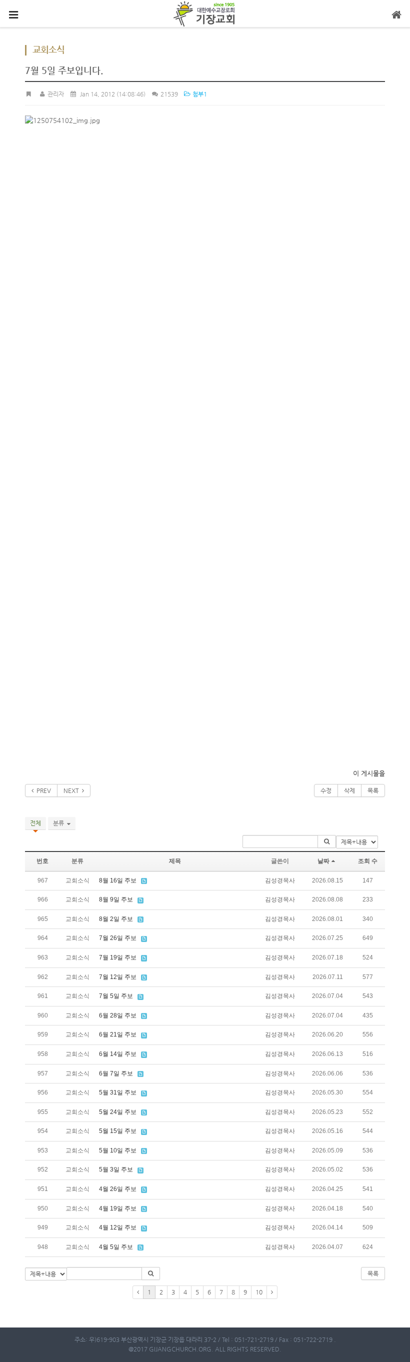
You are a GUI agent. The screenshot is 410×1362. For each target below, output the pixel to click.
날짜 (324, 861)
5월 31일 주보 (117, 1092)
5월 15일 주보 (117, 1131)
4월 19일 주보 (117, 1208)
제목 (175, 861)
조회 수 (368, 861)
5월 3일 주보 (116, 1169)
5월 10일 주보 (117, 1150)
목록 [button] (373, 1273)
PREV (42, 790)
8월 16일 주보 (117, 880)
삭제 (349, 790)
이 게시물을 (369, 773)
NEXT (73, 790)
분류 (60, 823)
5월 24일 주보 (117, 1112)
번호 (42, 861)
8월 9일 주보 (116, 899)
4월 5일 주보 (116, 1247)
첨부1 (199, 94)
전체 (35, 823)
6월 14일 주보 (117, 1054)
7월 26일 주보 (117, 938)
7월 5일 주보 (116, 996)
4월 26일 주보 (117, 1189)
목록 (373, 790)
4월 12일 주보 (117, 1227)
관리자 (55, 94)
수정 (326, 790)
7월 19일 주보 (117, 957)
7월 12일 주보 (117, 977)
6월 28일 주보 (117, 1015)
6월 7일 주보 (116, 1073)
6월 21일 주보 (117, 1034)
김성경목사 (280, 880)
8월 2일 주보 (116, 919)
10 (259, 1292)
